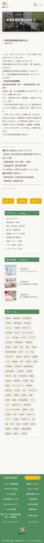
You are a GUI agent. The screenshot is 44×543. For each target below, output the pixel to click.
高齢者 (31, 376)
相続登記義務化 (23, 400)
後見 (15, 376)
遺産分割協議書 (26, 429)
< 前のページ (8, 201)
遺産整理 (29, 385)
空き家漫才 (27, 323)
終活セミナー (31, 414)
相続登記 (8, 429)
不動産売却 (17, 381)
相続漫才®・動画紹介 (14, 237)
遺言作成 (18, 357)
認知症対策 (17, 318)
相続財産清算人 (10, 371)
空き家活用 (9, 333)
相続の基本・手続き (13, 222)
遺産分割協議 (17, 323)
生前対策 (8, 323)
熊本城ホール (25, 419)
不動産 (8, 400)
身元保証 (29, 371)
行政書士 (28, 361)
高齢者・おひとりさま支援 (15, 233)
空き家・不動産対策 (13, 230)
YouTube (27, 347)
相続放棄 (8, 381)
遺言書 (33, 424)
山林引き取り (9, 357)
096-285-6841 (21, 165)
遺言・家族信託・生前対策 (15, 226)
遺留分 (36, 361)
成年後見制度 (27, 318)
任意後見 (21, 414)
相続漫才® (18, 366)
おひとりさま (32, 390)
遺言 (21, 347)
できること (9, 328)
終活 (15, 414)
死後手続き (20, 371)
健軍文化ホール (16, 405)
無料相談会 (27, 405)
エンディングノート (18, 385)
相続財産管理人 (28, 366)
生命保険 (25, 381)
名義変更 (16, 429)
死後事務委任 (19, 342)
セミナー (8, 419)
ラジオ (8, 361)
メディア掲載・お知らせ (14, 245)
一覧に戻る (22, 201)
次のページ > (36, 201)
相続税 (8, 385)
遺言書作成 (9, 366)
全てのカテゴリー (12, 218)
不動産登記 (28, 342)
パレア (8, 405)
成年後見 (8, 395)
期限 (31, 395)
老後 (24, 390)
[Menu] (40, 4)
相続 (7, 424)
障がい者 (8, 376)
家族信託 (24, 395)
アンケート (32, 337)
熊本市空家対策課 (11, 352)
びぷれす (23, 337)
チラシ (33, 400)
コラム (8, 337)
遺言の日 (26, 357)
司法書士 (17, 390)
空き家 (17, 333)
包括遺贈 (34, 357)
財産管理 (16, 395)
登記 (21, 361)
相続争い (16, 433)
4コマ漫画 (15, 337)
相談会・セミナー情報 (14, 241)
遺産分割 (8, 433)
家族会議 (8, 318)
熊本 (33, 419)
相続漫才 (17, 180)
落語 (32, 409)
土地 (26, 352)
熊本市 (21, 352)
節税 (12, 424)
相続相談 (14, 361)
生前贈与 (16, 419)
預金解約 (25, 424)
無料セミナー (27, 328)
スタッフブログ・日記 (14, 248)
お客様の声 (9, 342)
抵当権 (34, 347)
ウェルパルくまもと (27, 333)
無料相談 (8, 347)
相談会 (15, 347)
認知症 (14, 400)
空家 (32, 352)
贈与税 (18, 424)
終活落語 (8, 414)
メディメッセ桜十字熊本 (13, 409)
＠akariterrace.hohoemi (24, 176)
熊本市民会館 (23, 376)
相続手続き (9, 390)
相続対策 (17, 328)
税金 (32, 381)
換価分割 (24, 433)
